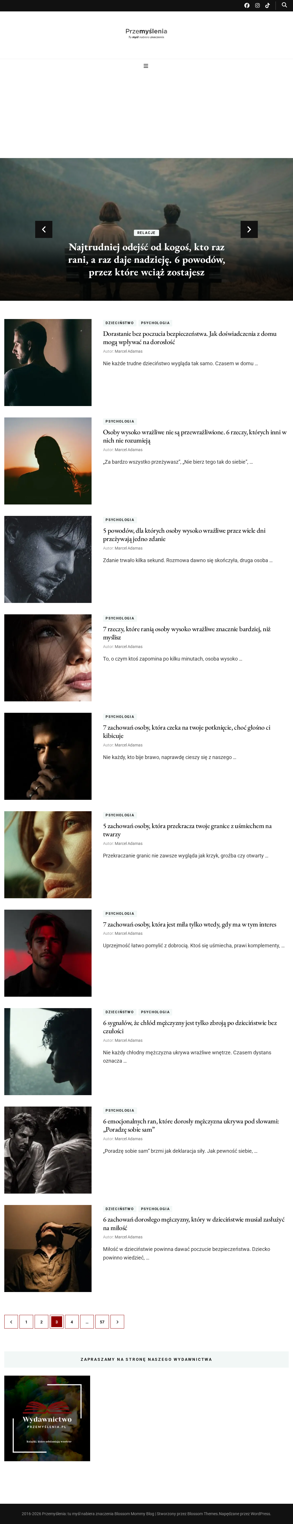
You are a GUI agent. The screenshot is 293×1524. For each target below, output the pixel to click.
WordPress (260, 1513)
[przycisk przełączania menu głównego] (147, 66)
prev (43, 229)
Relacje (146, 233)
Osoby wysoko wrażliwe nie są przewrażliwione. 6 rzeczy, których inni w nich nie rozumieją (194, 436)
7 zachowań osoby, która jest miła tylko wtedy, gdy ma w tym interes (189, 924)
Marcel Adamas (128, 351)
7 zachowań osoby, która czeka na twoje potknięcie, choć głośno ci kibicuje (186, 731)
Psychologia (155, 323)
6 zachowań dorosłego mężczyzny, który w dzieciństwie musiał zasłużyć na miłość (193, 1223)
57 (104, 1321)
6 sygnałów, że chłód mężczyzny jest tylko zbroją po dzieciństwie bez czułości (190, 1026)
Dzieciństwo (120, 323)
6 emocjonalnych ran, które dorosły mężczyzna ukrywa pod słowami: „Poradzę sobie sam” (191, 1125)
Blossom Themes (202, 1513)
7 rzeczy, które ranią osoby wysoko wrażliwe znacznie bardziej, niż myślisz (186, 632)
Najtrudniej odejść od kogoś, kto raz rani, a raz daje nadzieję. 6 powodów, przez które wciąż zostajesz (146, 259)
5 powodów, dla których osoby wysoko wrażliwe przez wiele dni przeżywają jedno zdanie (184, 534)
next (249, 229)
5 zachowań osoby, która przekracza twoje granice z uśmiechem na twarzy (187, 829)
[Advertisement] (146, 113)
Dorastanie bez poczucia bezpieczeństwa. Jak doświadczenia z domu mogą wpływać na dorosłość (190, 337)
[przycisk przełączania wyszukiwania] (284, 5)
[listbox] (146, 229)
